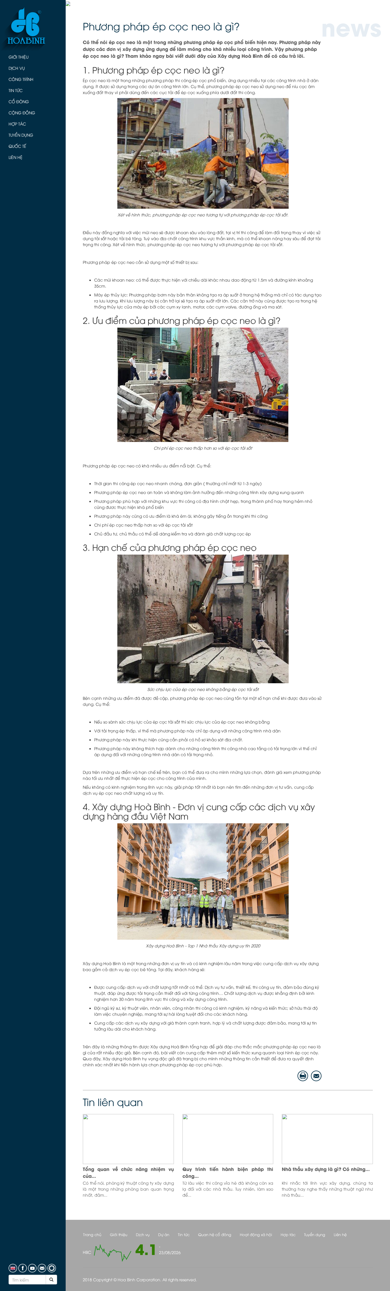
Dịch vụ (17, 68)
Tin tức (16, 90)
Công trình (21, 79)
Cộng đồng (22, 112)
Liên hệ (16, 157)
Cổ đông (19, 101)
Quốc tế (17, 146)
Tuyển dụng (21, 135)
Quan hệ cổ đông (214, 1234)
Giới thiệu (19, 56)
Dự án (163, 1234)
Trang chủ (92, 1234)
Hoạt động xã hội (256, 1234)
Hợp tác (17, 123)
